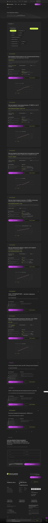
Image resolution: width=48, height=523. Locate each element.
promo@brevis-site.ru (34, 501)
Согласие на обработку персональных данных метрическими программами (15, 464)
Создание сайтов (9, 488)
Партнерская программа (25, 1)
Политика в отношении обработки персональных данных (11, 506)
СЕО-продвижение (22, 30)
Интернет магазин (13, 65)
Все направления (13, 30)
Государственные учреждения (16, 37)
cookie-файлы (13, 519)
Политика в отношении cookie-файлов (34, 511)
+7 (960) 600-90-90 (34, 500)
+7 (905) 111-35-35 (9, 500)
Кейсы (21, 4)
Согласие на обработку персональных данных (19, 463)
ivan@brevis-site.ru (10, 501)
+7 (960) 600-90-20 (23, 483)
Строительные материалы (13, 325)
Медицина (24, 41)
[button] (9, 89)
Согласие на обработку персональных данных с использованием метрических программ (34, 514)
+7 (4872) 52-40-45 (23, 485)
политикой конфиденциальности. (16, 521)
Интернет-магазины (15, 39)
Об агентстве (15, 1)
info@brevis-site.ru (11, 482)
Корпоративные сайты (15, 41)
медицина (12, 113)
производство (13, 160)
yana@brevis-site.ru (22, 501)
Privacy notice (46, 391)
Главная (8, 7)
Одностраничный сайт (15, 43)
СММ (23, 43)
